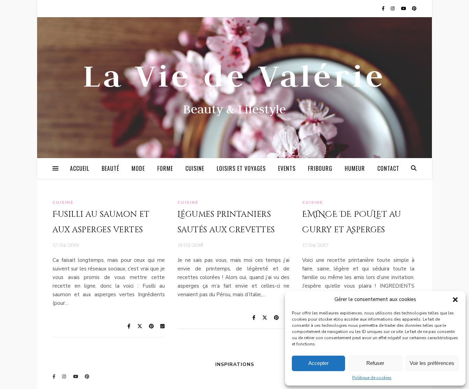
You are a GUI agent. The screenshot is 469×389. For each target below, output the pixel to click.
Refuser (375, 363)
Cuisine (194, 168)
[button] (455, 299)
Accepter (318, 363)
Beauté (110, 168)
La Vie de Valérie (234, 75)
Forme (165, 168)
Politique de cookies (371, 377)
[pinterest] (414, 8)
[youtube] (404, 8)
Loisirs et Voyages (241, 168)
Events (287, 168)
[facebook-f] (384, 8)
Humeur (355, 168)
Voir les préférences (432, 363)
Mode (138, 168)
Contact (388, 168)
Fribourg (320, 168)
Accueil (79, 168)
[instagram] (393, 8)
